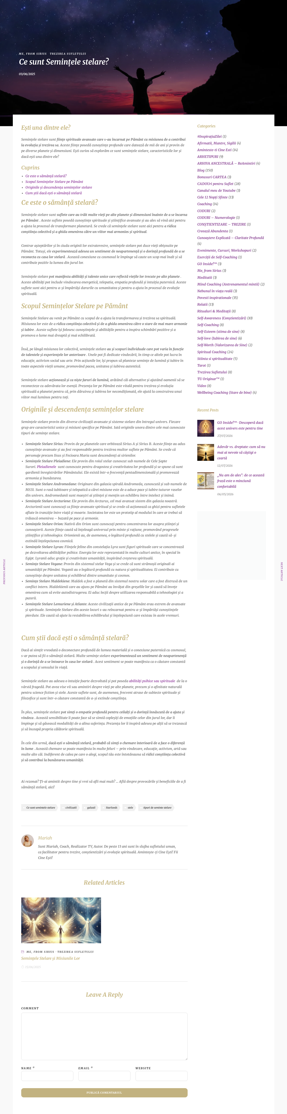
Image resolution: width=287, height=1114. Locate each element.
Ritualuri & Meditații (214, 311)
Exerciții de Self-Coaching (217, 257)
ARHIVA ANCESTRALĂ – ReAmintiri (226, 163)
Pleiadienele (46, 467)
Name (26, 1068)
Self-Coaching (208, 325)
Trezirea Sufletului (68, 53)
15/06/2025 (33, 967)
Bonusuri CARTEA (211, 177)
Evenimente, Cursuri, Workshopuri (224, 250)
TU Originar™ (208, 379)
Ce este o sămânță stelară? (45, 176)
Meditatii (204, 277)
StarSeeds (111, 807)
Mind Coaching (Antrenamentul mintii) (228, 284)
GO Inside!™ (124, 9)
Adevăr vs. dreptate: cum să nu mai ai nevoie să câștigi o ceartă (241, 452)
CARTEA (148, 9)
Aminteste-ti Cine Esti (214, 150)
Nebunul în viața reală (214, 291)
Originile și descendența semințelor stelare (58, 187)
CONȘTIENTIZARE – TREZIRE (221, 224)
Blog (184, 9)
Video (201, 386)
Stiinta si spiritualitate (214, 359)
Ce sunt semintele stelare (40, 807)
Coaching (204, 204)
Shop (167, 9)
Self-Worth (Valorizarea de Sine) (222, 345)
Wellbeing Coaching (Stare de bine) (224, 392)
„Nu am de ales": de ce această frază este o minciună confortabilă (240, 481)
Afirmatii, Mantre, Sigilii (216, 143)
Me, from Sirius (33, 53)
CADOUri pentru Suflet (215, 184)
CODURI (203, 211)
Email (84, 1068)
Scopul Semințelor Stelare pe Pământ (54, 182)
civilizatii (71, 807)
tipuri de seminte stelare (157, 807)
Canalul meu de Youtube (216, 190)
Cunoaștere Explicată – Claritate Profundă (230, 238)
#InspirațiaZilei (209, 136)
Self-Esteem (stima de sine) (218, 331)
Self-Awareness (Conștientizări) (221, 318)
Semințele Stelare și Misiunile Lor (50, 958)
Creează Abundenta (212, 231)
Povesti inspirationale (214, 298)
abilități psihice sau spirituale (152, 681)
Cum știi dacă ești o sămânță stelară (53, 193)
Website (143, 1068)
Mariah (104, 9)
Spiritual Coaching (211, 352)
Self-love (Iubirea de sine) (217, 338)
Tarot (201, 365)
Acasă (89, 9)
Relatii (202, 304)
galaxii (91, 807)
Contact (202, 9)
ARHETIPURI (207, 157)
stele (130, 807)
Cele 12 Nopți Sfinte (212, 197)
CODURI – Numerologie (216, 217)
